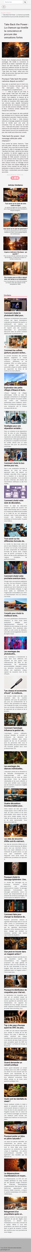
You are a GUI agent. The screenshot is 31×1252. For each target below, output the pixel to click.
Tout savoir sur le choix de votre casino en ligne (15, 204)
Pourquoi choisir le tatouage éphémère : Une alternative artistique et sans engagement (15, 880)
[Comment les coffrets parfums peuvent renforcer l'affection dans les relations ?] (15, 342)
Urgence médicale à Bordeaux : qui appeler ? (15, 253)
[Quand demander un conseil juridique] (15, 1054)
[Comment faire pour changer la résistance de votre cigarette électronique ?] (15, 906)
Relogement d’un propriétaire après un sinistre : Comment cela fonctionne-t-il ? (14, 1215)
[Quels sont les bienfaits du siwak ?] (15, 1090)
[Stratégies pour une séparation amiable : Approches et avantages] (15, 417)
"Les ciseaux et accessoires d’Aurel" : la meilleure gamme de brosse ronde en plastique (15, 694)
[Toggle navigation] (4, 7)
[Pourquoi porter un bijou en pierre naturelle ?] (15, 1127)
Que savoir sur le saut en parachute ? (15, 228)
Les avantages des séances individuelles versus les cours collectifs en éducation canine (14, 769)
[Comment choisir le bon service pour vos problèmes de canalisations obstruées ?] (15, 454)
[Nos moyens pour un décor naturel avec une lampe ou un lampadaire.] (15, 268)
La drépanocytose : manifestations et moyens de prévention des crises (15, 1175)
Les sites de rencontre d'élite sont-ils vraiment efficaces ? (14, 841)
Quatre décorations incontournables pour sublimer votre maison (13, 806)
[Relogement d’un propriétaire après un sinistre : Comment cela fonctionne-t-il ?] (15, 1203)
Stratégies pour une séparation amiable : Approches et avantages (14, 428)
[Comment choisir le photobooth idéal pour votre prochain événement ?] (15, 304)
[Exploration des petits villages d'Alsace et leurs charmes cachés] (15, 379)
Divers (9, 13)
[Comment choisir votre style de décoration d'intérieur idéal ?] (15, 492)
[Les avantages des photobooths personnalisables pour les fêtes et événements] (15, 643)
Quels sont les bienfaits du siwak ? (15, 1100)
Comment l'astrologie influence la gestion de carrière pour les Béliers (14, 730)
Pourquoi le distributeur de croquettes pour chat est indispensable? (15, 992)
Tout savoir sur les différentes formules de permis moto (14, 541)
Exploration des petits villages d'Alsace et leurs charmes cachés (14, 390)
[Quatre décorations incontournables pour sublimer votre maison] (15, 795)
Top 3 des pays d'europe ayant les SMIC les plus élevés (14, 1027)
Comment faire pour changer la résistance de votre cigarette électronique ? (14, 917)
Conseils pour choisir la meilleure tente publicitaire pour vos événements (14, 616)
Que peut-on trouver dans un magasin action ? (15, 953)
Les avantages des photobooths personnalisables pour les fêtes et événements (15, 655)
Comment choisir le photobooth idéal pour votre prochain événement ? (15, 316)
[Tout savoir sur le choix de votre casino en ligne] (15, 195)
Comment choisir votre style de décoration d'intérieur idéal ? (13, 503)
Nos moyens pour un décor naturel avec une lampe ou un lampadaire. (15, 278)
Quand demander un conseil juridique (13, 1064)
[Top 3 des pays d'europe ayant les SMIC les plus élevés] (15, 1017)
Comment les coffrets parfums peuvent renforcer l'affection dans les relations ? (15, 353)
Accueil (3, 13)
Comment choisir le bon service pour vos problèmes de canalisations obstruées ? (14, 466)
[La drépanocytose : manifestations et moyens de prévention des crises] (15, 1165)
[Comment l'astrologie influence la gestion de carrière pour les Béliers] (15, 719)
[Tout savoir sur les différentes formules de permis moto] (15, 530)
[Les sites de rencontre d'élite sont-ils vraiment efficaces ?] (15, 830)
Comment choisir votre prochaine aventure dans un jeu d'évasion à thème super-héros (15, 579)
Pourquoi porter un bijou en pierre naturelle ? (14, 1137)
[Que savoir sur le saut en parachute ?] (15, 220)
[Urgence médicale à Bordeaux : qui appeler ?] (15, 243)
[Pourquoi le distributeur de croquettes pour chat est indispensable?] (15, 981)
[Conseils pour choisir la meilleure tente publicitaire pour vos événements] (15, 605)
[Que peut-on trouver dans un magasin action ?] (15, 943)
